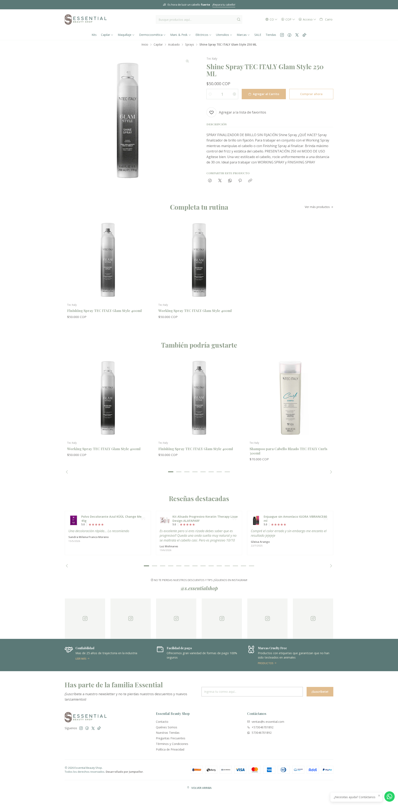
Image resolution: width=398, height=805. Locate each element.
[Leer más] (74, 655)
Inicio (145, 44)
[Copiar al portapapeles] (250, 180)
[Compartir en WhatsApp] (230, 180)
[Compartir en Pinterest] (240, 180)
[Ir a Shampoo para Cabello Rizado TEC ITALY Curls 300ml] (290, 398)
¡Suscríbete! (320, 692)
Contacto (162, 722)
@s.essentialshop (199, 588)
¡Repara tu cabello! (223, 4)
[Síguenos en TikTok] (304, 35)
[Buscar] (238, 19)
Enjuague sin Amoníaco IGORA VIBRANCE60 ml (295, 519)
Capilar (158, 44)
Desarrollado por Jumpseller (124, 772)
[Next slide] (330, 471)
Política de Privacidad (170, 749)
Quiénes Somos (166, 727)
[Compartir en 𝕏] (219, 180)
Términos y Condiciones (172, 744)
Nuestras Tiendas (168, 733)
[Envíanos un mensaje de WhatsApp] (389, 796)
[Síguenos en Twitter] (297, 35)
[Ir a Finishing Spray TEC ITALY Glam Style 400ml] (107, 260)
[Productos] (256, 655)
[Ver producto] (73, 520)
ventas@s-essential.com (268, 722)
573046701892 (262, 733)
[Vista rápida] (143, 264)
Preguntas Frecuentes (170, 738)
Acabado (174, 44)
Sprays (189, 44)
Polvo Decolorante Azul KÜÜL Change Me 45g (111, 519)
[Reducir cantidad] (210, 94)
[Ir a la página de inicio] (86, 19)
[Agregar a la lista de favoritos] (143, 253)
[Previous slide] (68, 471)
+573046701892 (262, 727)
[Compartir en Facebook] (209, 180)
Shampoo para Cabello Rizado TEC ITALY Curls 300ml (288, 450)
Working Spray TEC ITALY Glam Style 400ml (195, 310)
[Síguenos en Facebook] (289, 35)
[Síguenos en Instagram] (282, 35)
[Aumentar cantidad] (234, 94)
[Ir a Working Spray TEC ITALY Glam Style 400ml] (199, 260)
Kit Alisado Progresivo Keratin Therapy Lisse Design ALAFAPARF (205, 519)
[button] (170, 471)
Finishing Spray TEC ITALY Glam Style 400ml (104, 310)
